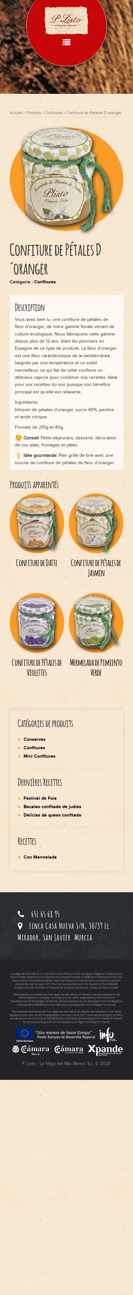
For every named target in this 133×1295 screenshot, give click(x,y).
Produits (33, 112)
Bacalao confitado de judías (52, 806)
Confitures (53, 112)
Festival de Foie (40, 798)
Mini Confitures (40, 756)
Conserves (35, 739)
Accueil (16, 112)
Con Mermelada (40, 857)
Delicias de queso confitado (52, 815)
